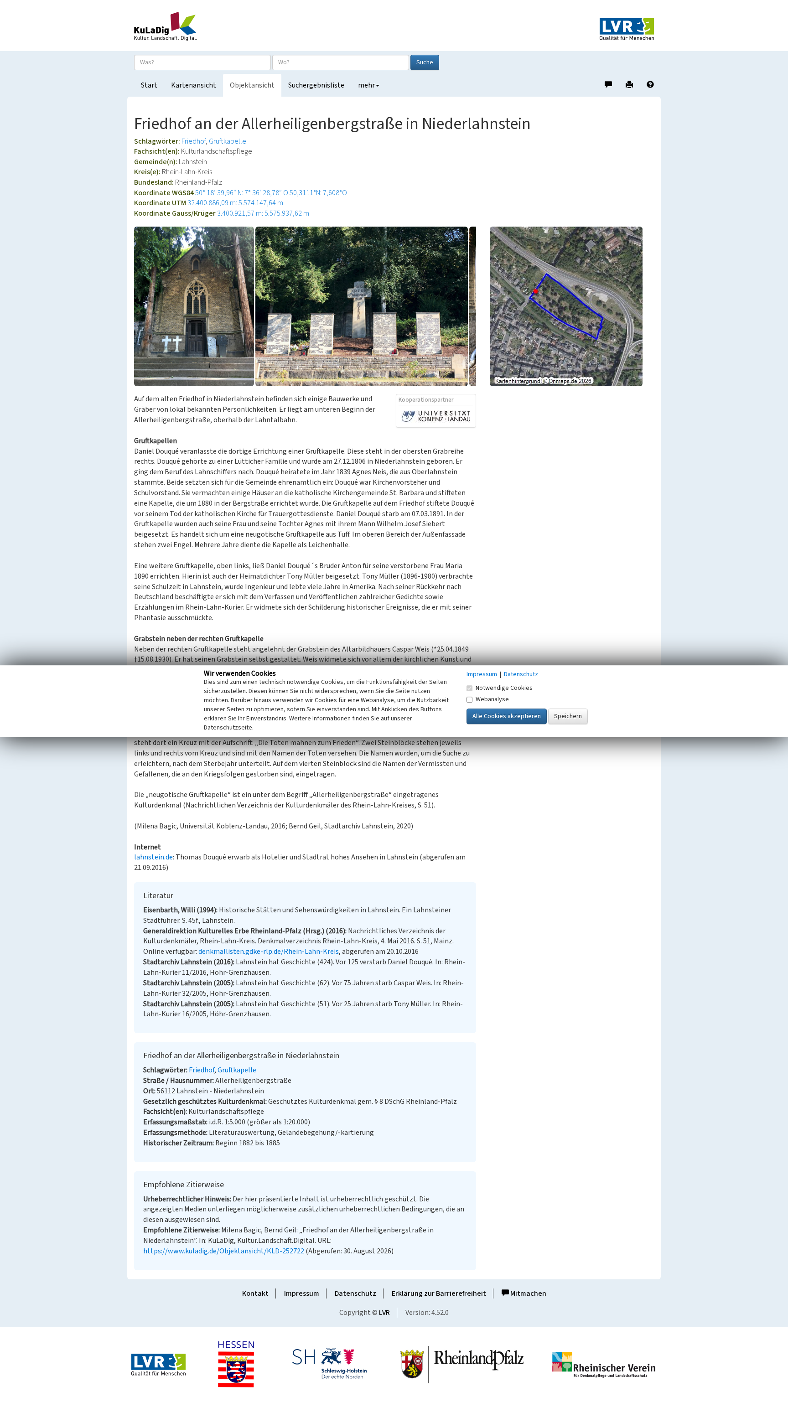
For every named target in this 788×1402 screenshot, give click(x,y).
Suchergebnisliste (316, 85)
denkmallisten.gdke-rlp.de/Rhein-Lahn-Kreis (268, 952)
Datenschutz (355, 1293)
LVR (384, 1313)
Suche (424, 62)
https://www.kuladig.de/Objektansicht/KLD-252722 (223, 1251)
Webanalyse (492, 699)
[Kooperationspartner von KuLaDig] (436, 416)
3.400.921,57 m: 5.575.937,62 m (263, 213)
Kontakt (255, 1293)
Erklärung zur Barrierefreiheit (439, 1293)
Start (149, 85)
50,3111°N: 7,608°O (318, 193)
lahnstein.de (153, 857)
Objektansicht (252, 85)
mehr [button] (366, 85)
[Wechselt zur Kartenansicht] (572, 306)
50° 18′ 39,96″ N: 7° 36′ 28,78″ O (241, 193)
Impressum (301, 1293)
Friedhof (193, 141)
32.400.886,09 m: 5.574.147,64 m (235, 203)
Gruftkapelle (227, 141)
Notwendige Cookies (504, 688)
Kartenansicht (193, 85)
